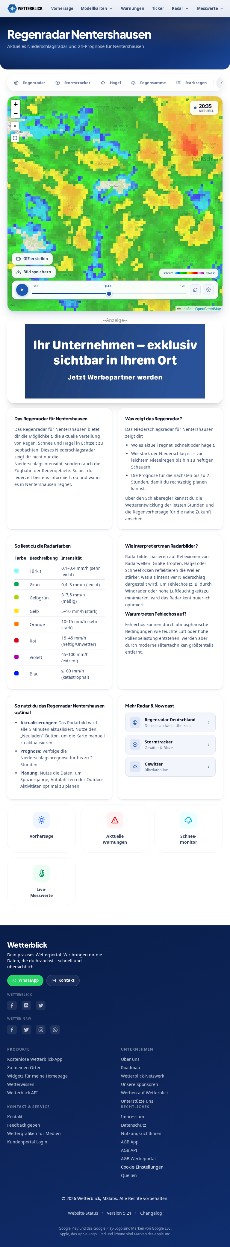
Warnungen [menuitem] (132, 8)
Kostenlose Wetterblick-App (35, 1059)
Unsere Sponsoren (139, 1084)
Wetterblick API (22, 1093)
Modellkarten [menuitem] (94, 8)
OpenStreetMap (208, 308)
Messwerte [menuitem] (207, 8)
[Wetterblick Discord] (26, 1005)
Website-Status (83, 1213)
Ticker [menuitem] (158, 8)
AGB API (129, 1150)
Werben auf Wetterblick (145, 1093)
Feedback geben (23, 1125)
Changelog (151, 1213)
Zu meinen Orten (24, 1067)
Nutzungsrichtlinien (141, 1133)
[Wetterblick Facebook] (12, 1005)
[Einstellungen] (208, 289)
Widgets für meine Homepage (37, 1076)
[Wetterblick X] (41, 1005)
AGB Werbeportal (138, 1158)
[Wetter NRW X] (26, 1029)
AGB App (130, 1142)
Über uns (130, 1059)
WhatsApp (29, 980)
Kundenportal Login (27, 1142)
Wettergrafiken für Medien (34, 1133)
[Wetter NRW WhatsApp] (55, 1029)
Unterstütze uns (137, 1101)
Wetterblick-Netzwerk (142, 1076)
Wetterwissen (20, 1084)
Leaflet (187, 308)
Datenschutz (133, 1125)
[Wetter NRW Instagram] (41, 1029)
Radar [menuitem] (177, 8)
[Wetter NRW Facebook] (12, 1029)
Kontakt (66, 980)
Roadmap (130, 1067)
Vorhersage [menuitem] (62, 8)
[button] (15, 104)
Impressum (132, 1116)
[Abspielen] (22, 290)
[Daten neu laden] (195, 289)
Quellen (129, 1175)
